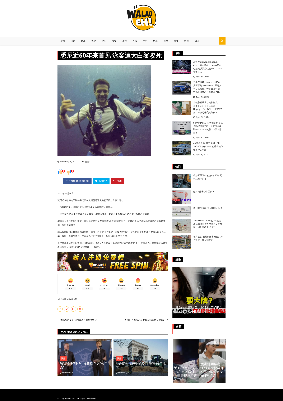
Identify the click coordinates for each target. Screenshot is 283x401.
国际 (73, 40)
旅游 (124, 40)
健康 (186, 40)
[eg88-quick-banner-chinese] (112, 261)
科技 (135, 40)
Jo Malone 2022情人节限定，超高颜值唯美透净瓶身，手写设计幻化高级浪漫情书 (208, 224)
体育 (93, 40)
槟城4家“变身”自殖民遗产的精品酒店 (78, 319)
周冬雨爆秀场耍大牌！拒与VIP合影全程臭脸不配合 (198, 309)
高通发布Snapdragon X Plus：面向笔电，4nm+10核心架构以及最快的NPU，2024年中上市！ (208, 66)
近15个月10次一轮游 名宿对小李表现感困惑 (185, 372)
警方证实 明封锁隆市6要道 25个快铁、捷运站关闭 (208, 238)
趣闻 (104, 40)
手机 (145, 40)
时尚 (166, 40)
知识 (197, 40)
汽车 (155, 40)
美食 (114, 40)
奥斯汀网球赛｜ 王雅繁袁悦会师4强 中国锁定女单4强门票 (212, 369)
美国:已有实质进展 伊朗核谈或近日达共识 (144, 319)
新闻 (62, 40)
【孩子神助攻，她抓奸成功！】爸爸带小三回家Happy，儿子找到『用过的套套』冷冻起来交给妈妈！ (207, 107)
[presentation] (216, 342)
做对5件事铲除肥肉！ (204, 191)
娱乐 (83, 40)
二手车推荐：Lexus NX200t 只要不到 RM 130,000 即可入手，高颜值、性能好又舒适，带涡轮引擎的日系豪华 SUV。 (207, 87)
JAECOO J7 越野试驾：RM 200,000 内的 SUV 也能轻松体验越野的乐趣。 (208, 146)
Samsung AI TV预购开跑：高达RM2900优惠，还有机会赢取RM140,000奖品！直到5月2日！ (208, 127)
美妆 (176, 40)
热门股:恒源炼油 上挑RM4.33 (207, 207)
